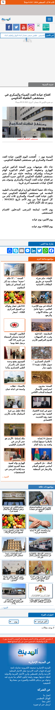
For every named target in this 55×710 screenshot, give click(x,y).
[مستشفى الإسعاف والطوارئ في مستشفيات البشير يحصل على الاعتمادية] (40, 544)
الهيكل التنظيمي (43, 698)
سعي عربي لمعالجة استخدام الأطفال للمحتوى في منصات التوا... (40, 509)
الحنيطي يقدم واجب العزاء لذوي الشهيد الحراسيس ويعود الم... (40, 578)
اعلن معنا (46, 701)
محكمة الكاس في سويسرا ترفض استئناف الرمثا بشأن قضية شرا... (13, 509)
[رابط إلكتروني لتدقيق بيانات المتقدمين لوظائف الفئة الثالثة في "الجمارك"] (40, 590)
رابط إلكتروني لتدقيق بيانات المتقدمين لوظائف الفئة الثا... (40, 601)
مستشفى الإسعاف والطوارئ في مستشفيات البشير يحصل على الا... (40, 555)
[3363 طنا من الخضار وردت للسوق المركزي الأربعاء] (14, 521)
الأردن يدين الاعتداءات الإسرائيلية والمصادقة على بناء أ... (13, 601)
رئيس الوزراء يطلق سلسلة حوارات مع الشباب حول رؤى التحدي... (13, 578)
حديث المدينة (47, 84)
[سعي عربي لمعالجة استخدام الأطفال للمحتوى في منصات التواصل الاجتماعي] (40, 498)
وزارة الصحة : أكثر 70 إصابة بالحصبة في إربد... (40, 531)
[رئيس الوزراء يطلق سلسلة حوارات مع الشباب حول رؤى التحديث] (14, 567)
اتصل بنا (46, 695)
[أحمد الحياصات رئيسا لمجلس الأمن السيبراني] (14, 544)
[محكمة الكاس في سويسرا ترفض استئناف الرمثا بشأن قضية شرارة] (14, 498)
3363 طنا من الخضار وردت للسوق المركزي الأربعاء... (13, 531)
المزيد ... (5, 477)
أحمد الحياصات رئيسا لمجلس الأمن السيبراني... (13, 554)
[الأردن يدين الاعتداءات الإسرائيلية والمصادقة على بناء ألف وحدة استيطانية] (14, 590)
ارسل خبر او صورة (41, 704)
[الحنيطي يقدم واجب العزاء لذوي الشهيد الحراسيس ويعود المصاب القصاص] (40, 567)
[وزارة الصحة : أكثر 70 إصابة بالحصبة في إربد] (40, 521)
